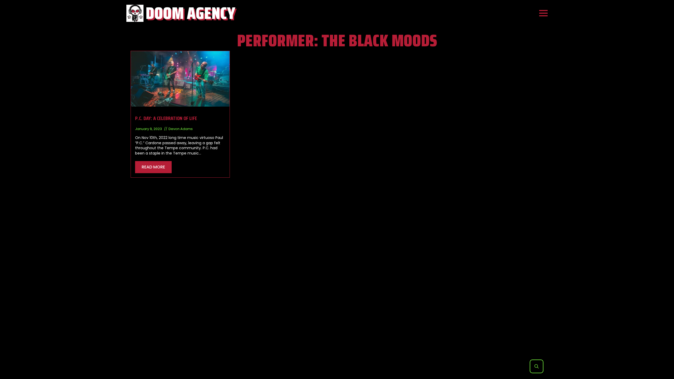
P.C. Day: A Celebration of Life (166, 118)
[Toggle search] (536, 366)
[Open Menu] (543, 13)
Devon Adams (180, 128)
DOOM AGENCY (190, 13)
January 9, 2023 (149, 128)
